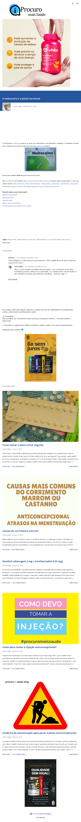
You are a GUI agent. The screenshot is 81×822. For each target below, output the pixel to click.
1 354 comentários (19, 754)
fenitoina (13, 186)
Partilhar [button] (6, 243)
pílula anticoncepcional (31, 175)
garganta (40, 146)
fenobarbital (6, 186)
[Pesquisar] (73, 3)
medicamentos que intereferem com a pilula (53, 239)
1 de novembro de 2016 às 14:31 (35, 266)
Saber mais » (74, 466)
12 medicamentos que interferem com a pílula (16, 206)
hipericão (47, 186)
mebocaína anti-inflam (26, 239)
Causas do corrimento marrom (20, 530)
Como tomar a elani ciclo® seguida (22, 445)
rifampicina (34, 186)
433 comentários (18, 466)
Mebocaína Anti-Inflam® (9, 195)
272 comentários (18, 669)
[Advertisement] (40, 128)
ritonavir (41, 186)
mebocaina (12, 239)
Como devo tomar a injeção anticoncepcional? (29, 647)
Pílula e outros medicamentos (11, 203)
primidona (20, 186)
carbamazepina (46, 183)
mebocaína (16, 143)
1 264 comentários (19, 583)
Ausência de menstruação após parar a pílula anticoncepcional (39, 732)
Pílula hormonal (7, 200)
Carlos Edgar (18, 266)
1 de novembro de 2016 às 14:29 (27, 258)
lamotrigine (27, 186)
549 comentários (18, 549)
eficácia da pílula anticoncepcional (38, 181)
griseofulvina (55, 183)
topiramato (55, 186)
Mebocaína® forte (8, 197)
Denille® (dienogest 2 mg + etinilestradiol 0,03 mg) (32, 561)
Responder (12, 279)
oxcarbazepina (65, 183)
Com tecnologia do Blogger (41, 814)
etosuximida (74, 183)
